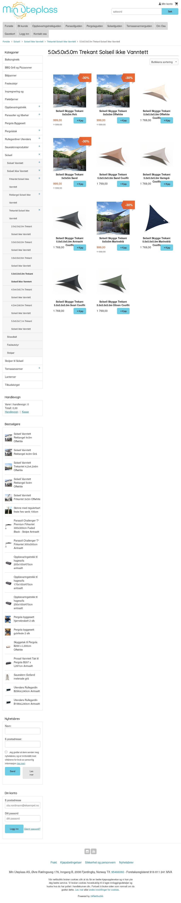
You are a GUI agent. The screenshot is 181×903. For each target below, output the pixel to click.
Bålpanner (10, 75)
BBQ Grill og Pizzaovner (18, 67)
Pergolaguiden (95, 26)
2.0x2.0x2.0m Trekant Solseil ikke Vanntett (21, 230)
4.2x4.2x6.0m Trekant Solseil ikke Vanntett (21, 309)
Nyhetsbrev (126, 862)
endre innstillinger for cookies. (104, 889)
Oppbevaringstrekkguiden (46, 26)
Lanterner (10, 377)
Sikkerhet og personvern (100, 862)
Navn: (8, 726)
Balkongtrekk (12, 59)
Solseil (8, 155)
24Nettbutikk (96, 896)
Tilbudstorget (12, 384)
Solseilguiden (114, 26)
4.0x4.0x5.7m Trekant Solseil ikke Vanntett (21, 293)
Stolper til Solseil (14, 361)
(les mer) (21, 763)
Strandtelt (12, 336)
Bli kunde (23, 26)
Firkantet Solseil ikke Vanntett (19, 182)
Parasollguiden (74, 26)
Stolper (10, 352)
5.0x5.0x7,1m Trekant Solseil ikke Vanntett (21, 324)
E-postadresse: (13, 739)
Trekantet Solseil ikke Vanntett (19, 214)
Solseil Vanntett (15, 163)
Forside (9, 26)
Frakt (54, 862)
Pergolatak (11, 131)
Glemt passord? (32, 828)
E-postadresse (13, 800)
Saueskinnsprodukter (17, 147)
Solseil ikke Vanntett (17, 171)
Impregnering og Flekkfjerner (14, 95)
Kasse (25, 411)
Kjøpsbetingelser (70, 862)
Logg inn (24, 33)
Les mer (31, 772)
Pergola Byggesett (15, 123)
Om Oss (161, 26)
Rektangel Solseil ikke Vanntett (20, 198)
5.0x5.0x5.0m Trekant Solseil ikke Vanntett (22, 277)
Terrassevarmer (14, 369)
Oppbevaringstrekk (15, 107)
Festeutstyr (11, 83)
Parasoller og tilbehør (17, 115)
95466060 (117, 872)
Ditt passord (11, 813)
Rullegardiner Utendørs (18, 139)
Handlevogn (11, 411)
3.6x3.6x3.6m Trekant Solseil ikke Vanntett (21, 261)
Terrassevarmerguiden (139, 26)
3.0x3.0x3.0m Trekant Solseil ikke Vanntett (21, 246)
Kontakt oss (40, 33)
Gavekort (10, 33)
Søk (170, 11)
